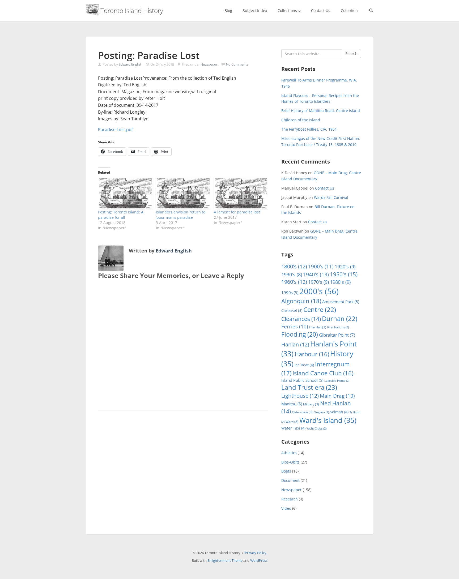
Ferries (294, 326)
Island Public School (302, 380)
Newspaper (209, 64)
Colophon (349, 10)
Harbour (312, 354)
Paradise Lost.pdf (115, 129)
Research (289, 498)
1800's (294, 266)
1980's (340, 281)
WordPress (258, 560)
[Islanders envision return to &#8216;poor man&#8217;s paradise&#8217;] (182, 193)
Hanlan (295, 344)
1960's (294, 281)
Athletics (289, 452)
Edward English (130, 64)
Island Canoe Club (322, 373)
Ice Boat (304, 364)
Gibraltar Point (337, 335)
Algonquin (301, 301)
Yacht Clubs (316, 428)
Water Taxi (293, 428)
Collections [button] (288, 10)
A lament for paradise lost (237, 212)
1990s (289, 292)
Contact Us (320, 10)
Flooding (299, 334)
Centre (319, 309)
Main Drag (337, 395)
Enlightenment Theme (225, 560)
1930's (291, 274)
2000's (319, 291)
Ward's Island (327, 420)
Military (311, 404)
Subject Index (255, 10)
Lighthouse (300, 395)
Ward (292, 421)
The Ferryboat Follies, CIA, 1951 (309, 129)
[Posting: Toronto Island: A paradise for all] (124, 193)
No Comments (237, 64)
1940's (316, 274)
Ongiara (321, 412)
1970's (318, 281)
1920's (345, 266)
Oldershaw (302, 412)
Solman (339, 411)
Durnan (339, 318)
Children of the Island (300, 119)
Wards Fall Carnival (331, 197)
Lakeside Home (336, 381)
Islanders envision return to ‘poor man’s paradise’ (180, 214)
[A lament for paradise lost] (240, 193)
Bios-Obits (290, 462)
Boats (286, 471)
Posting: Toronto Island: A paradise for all (120, 214)
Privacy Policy (255, 552)
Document (290, 480)
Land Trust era (309, 387)
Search (351, 53)
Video (286, 508)
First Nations (338, 327)
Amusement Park (340, 301)
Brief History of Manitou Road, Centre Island (320, 110)
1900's (321, 266)
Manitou (291, 403)
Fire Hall (317, 327)
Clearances (301, 319)
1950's (344, 274)
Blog (228, 10)
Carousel (291, 310)
